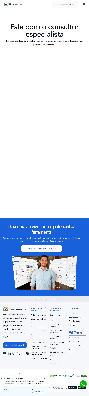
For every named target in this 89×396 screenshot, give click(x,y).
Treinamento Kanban (77, 346)
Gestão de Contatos (39, 331)
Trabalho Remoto (37, 343)
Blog (70, 350)
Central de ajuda (75, 338)
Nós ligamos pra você (77, 317)
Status (52, 356)
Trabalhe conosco (76, 321)
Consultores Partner (57, 352)
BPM (32, 339)
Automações (36, 335)
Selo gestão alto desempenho (56, 331)
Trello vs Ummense (38, 315)
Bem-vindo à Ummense (55, 316)
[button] (82, 4)
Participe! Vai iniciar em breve (41, 248)
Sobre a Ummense (57, 364)
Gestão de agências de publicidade (39, 353)
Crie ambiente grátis (15, 345)
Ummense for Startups (55, 326)
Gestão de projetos (38, 319)
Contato (72, 313)
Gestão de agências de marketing (39, 347)
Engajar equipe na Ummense (57, 343)
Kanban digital (55, 321)
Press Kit (53, 348)
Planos (52, 360)
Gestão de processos (39, 323)
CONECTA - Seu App (39, 358)
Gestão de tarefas (38, 327)
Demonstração (74, 342)
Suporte (72, 325)
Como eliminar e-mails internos (57, 337)
